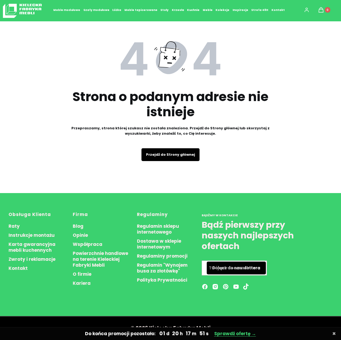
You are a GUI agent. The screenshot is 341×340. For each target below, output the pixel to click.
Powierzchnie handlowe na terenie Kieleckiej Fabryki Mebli (100, 259)
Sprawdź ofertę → (235, 333)
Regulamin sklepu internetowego (158, 229)
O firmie (82, 274)
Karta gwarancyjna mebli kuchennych (32, 247)
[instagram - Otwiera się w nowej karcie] (215, 286)
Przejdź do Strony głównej (170, 154)
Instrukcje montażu (32, 235)
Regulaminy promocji (162, 256)
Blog (78, 226)
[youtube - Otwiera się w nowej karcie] (236, 286)
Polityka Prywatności (162, 280)
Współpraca (87, 244)
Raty (14, 226)
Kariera (82, 283)
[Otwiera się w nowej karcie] (246, 286)
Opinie (80, 235)
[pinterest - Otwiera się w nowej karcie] (225, 286)
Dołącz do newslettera (236, 268)
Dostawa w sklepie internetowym (159, 244)
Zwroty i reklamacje (32, 259)
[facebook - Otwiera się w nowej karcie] (205, 286)
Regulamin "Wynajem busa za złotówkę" (162, 268)
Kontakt (18, 268)
